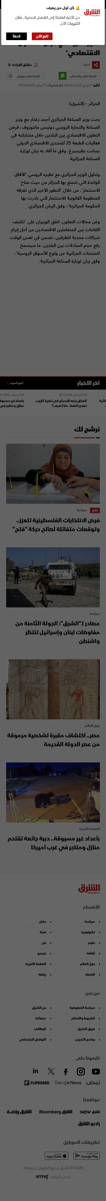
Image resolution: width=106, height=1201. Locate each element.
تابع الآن (42, 36)
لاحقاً (16, 36)
